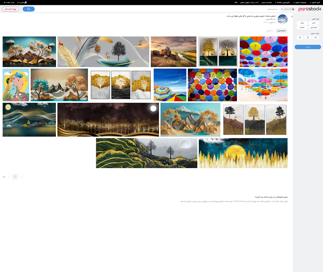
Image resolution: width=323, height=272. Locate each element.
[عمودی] (307, 37)
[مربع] (300, 37)
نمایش (308, 47)
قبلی (21, 176)
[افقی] (315, 37)
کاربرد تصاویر (316, 3)
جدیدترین (269, 30)
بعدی (8, 176)
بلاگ (235, 2)
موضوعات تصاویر (300, 3)
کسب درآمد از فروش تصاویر (249, 2)
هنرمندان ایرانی (266, 2)
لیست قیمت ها (9, 2)
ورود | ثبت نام (10, 9)
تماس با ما (20, 2)
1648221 (266, 22)
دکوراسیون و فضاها (283, 3)
